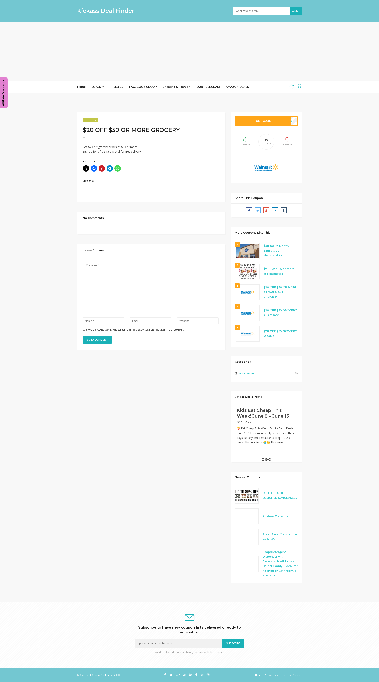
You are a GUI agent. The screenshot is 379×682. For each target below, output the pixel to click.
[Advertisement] (189, 51)
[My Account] (299, 87)
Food (89, 137)
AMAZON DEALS (237, 87)
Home (81, 87)
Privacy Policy (272, 674)
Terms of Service (291, 674)
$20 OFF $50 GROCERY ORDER (280, 333)
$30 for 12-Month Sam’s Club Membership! (276, 250)
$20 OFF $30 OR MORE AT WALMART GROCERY (280, 292)
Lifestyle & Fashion (176, 87)
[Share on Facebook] (249, 210)
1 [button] (263, 459)
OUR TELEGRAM (208, 87)
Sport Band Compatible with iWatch (280, 537)
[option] (266, 427)
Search (296, 10)
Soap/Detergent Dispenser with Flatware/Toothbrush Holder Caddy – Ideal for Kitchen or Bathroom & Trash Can (280, 563)
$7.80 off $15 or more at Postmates (279, 271)
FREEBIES (116, 87)
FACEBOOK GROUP (143, 87)
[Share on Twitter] (258, 210)
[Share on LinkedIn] (275, 210)
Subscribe (233, 643)
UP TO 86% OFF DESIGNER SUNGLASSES (280, 495)
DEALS (97, 87)
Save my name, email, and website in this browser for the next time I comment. (136, 329)
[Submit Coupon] (291, 87)
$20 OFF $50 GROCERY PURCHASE (280, 313)
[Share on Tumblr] (284, 210)
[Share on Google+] (266, 210)
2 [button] (266, 459)
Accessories (246, 373)
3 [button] (269, 459)
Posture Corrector (276, 516)
